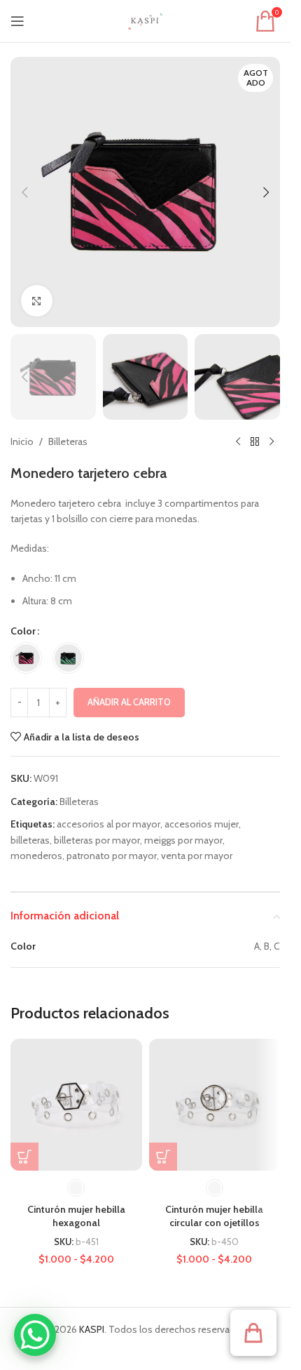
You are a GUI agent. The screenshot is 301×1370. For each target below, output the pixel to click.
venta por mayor (196, 855)
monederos (36, 855)
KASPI (91, 1329)
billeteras (30, 840)
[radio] (26, 658)
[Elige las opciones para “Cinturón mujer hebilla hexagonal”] (24, 1157)
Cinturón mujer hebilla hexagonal (76, 1216)
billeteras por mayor (97, 840)
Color (23, 631)
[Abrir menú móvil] (17, 21)
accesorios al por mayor (108, 824)
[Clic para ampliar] (36, 301)
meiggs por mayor (183, 840)
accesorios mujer (201, 824)
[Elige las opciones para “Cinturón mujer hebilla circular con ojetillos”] (163, 1157)
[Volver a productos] (254, 442)
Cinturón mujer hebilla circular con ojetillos (214, 1216)
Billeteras (68, 441)
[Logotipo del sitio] (145, 19)
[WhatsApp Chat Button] (35, 1335)
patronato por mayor (111, 855)
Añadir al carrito (129, 701)
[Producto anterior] (238, 442)
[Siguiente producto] (271, 442)
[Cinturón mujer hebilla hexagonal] (76, 1105)
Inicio (22, 441)
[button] (24, 192)
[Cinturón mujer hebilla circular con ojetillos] (215, 1105)
